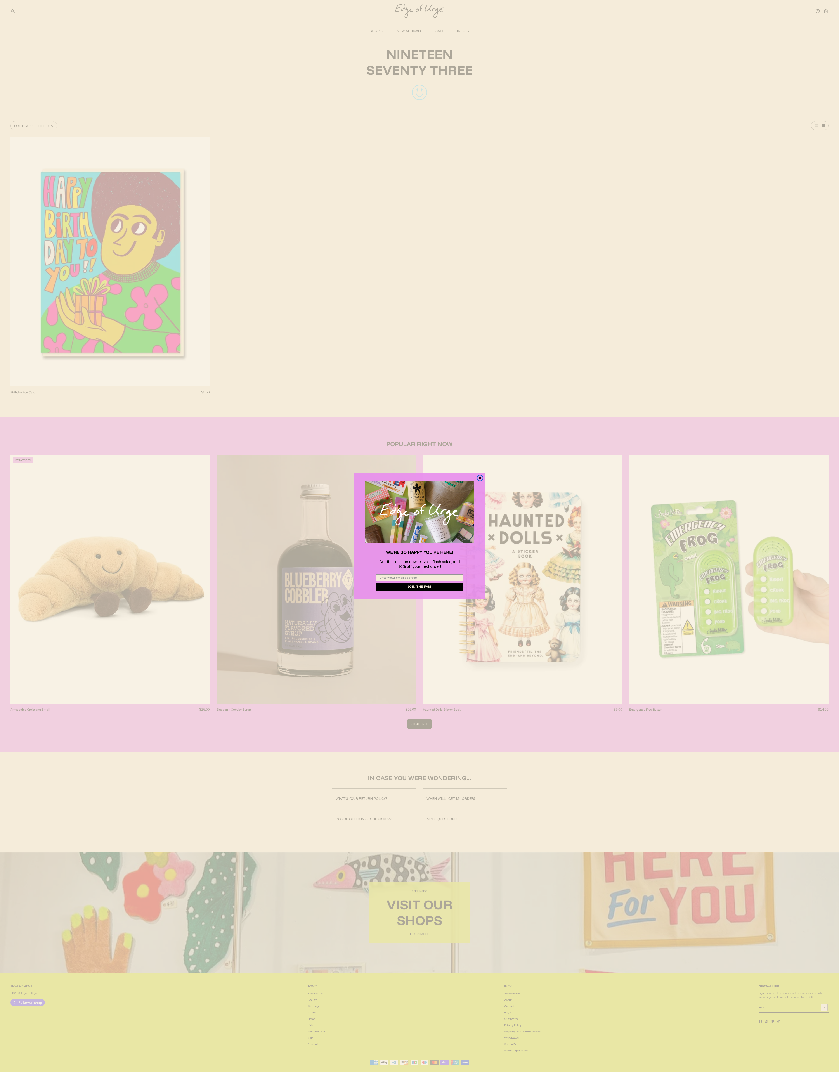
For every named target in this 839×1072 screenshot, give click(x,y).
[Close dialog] (480, 478)
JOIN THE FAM (419, 587)
